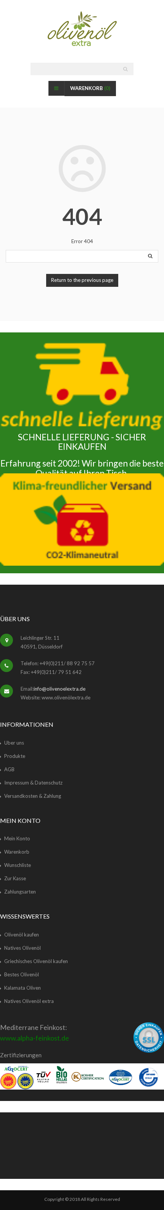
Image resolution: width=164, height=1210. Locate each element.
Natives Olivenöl (22, 948)
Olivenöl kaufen (21, 935)
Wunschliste (17, 865)
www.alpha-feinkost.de (34, 1038)
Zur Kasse (15, 878)
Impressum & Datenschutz (33, 783)
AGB (9, 769)
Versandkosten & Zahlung (32, 796)
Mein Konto (17, 838)
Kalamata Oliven (22, 988)
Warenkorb (90, 88)
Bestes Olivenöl (21, 974)
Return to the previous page (82, 280)
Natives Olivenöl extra (29, 1001)
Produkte (14, 756)
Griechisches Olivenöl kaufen (36, 961)
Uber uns (14, 743)
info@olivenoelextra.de (59, 689)
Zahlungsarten (20, 892)
